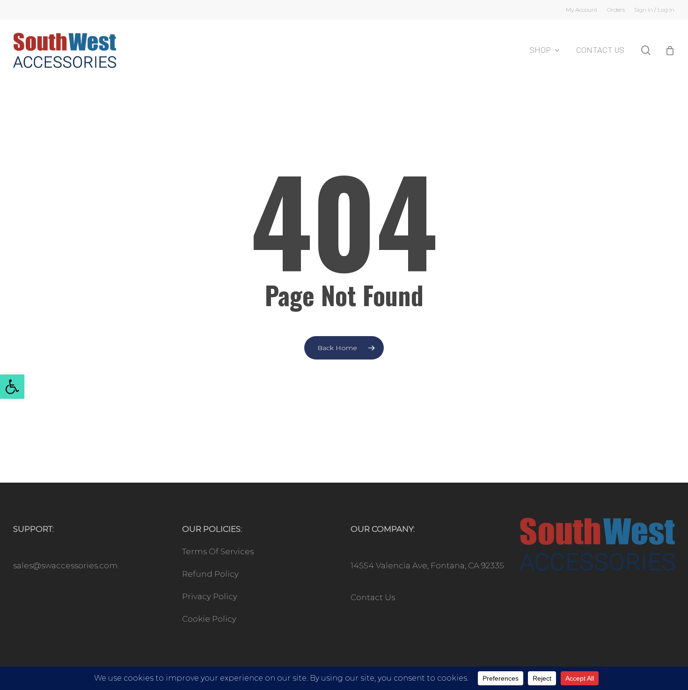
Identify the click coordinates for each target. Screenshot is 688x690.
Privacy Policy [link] (209, 596)
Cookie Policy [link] (209, 619)
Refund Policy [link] (210, 574)
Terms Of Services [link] (218, 551)
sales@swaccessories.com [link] (65, 565)
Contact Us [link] (373, 597)
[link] (12, 386)
